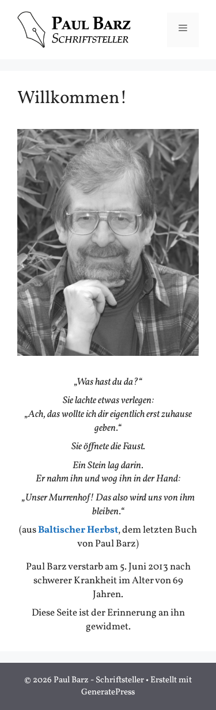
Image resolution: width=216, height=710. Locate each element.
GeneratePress (108, 692)
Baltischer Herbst (78, 530)
